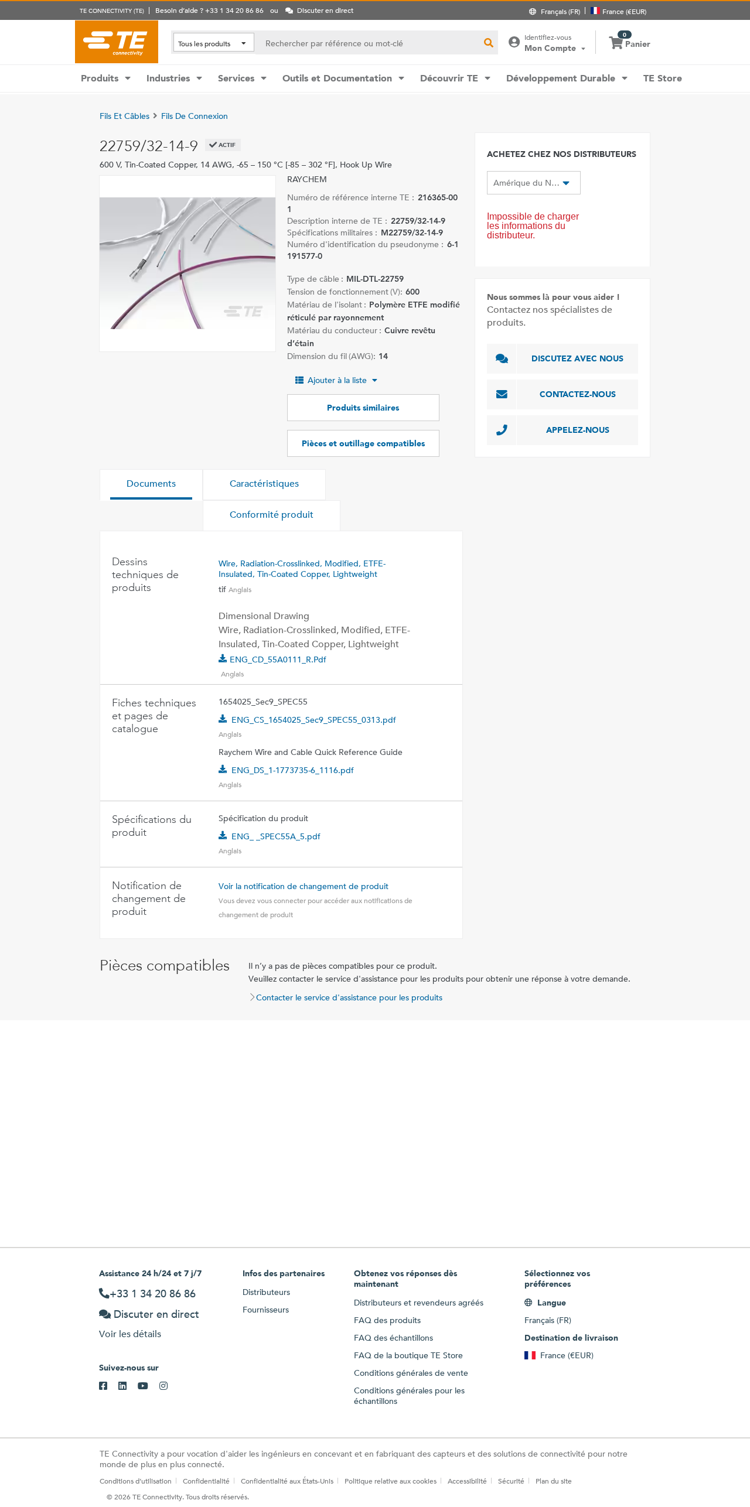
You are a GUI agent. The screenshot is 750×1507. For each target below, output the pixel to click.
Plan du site (554, 1480)
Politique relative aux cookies (391, 1480)
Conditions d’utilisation (136, 1480)
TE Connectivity (116, 41)
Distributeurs (266, 1292)
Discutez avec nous (577, 358)
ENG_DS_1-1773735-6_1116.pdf (292, 770)
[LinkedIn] (128, 1386)
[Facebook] (108, 1386)
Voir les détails (130, 1334)
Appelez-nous (577, 430)
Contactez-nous (578, 394)
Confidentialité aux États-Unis (287, 1480)
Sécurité (511, 1480)
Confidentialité (206, 1480)
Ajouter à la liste (337, 380)
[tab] (151, 485)
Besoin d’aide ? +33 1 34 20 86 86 (209, 10)
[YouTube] (148, 1386)
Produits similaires (363, 407)
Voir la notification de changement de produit (303, 886)
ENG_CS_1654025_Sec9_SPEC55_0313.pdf (313, 720)
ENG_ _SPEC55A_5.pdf (276, 836)
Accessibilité (467, 1480)
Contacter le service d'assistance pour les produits (349, 997)
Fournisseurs (266, 1309)
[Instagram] (169, 1386)
